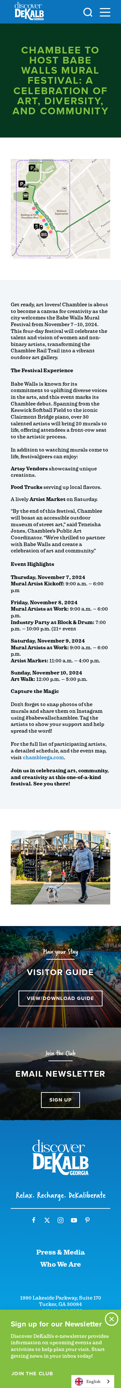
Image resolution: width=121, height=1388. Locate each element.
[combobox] (92, 1381)
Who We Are (60, 1264)
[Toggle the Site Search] (87, 11)
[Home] (29, 12)
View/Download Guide (60, 998)
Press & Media (60, 1252)
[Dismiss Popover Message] (111, 1319)
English (93, 1381)
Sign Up (60, 1100)
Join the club (32, 1373)
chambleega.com (43, 758)
